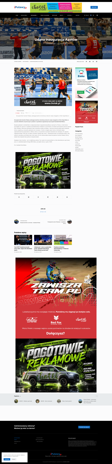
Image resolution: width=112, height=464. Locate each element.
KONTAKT (77, 15)
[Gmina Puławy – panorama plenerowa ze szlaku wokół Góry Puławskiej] (80, 401)
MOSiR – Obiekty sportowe (25, 401)
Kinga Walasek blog (81, 440)
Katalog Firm (24, 15)
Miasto (61, 15)
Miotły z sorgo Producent (72, 440)
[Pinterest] (93, 61)
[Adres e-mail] (67, 197)
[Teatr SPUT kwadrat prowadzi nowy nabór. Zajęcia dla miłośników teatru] (23, 240)
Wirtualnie (54, 15)
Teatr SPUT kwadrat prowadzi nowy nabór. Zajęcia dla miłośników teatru (23, 248)
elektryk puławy (77, 441)
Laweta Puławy (80, 444)
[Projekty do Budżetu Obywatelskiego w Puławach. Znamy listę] (63, 240)
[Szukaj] (93, 15)
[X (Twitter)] (90, 61)
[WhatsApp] (57, 197)
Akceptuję (7, 459)
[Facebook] (91, 15)
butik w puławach (83, 441)
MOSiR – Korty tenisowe (46, 401)
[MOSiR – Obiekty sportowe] (16, 401)
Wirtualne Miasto (79, 150)
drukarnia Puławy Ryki (72, 444)
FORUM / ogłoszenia (45, 15)
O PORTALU (69, 15)
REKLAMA (94, 7)
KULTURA (77, 140)
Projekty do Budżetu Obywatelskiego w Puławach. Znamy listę (61, 248)
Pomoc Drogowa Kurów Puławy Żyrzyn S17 (88, 443)
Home (17, 15)
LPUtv (76, 142)
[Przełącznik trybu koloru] (97, 15)
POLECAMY (78, 145)
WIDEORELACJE (79, 149)
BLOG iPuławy (78, 137)
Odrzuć (13, 459)
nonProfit (77, 144)
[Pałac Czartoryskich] (59, 401)
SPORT (54, 43)
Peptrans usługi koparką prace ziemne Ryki (79, 445)
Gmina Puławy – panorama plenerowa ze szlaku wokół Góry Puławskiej (90, 401)
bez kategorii (78, 135)
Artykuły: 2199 (43, 211)
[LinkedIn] (96, 61)
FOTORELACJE (79, 139)
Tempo (26, 112)
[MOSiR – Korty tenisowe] (37, 401)
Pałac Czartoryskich (67, 401)
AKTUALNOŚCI (33, 15)
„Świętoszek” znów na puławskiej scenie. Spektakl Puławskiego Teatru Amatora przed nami (42, 248)
